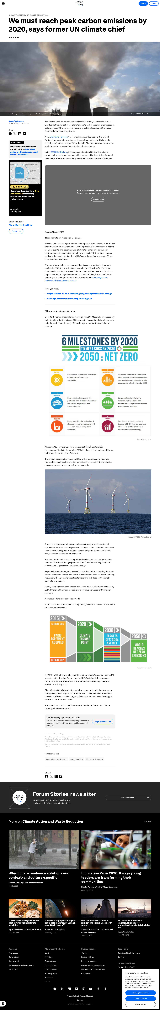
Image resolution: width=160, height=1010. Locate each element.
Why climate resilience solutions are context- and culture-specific (38, 875)
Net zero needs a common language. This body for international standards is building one (134, 924)
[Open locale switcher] (3, 1003)
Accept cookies (98, 199)
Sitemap (80, 1000)
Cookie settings (140, 1004)
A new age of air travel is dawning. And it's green (69, 299)
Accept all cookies (141, 999)
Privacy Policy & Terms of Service (80, 996)
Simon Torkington (16, 121)
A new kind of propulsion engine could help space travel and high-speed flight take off (60, 922)
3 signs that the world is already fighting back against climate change (79, 294)
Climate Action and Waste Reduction (28, 15)
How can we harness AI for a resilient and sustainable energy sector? (96, 922)
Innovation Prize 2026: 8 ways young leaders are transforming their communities (111, 877)
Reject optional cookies (141, 993)
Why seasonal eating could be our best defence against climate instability (24, 922)
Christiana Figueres (58, 137)
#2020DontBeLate (59, 152)
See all (147, 821)
